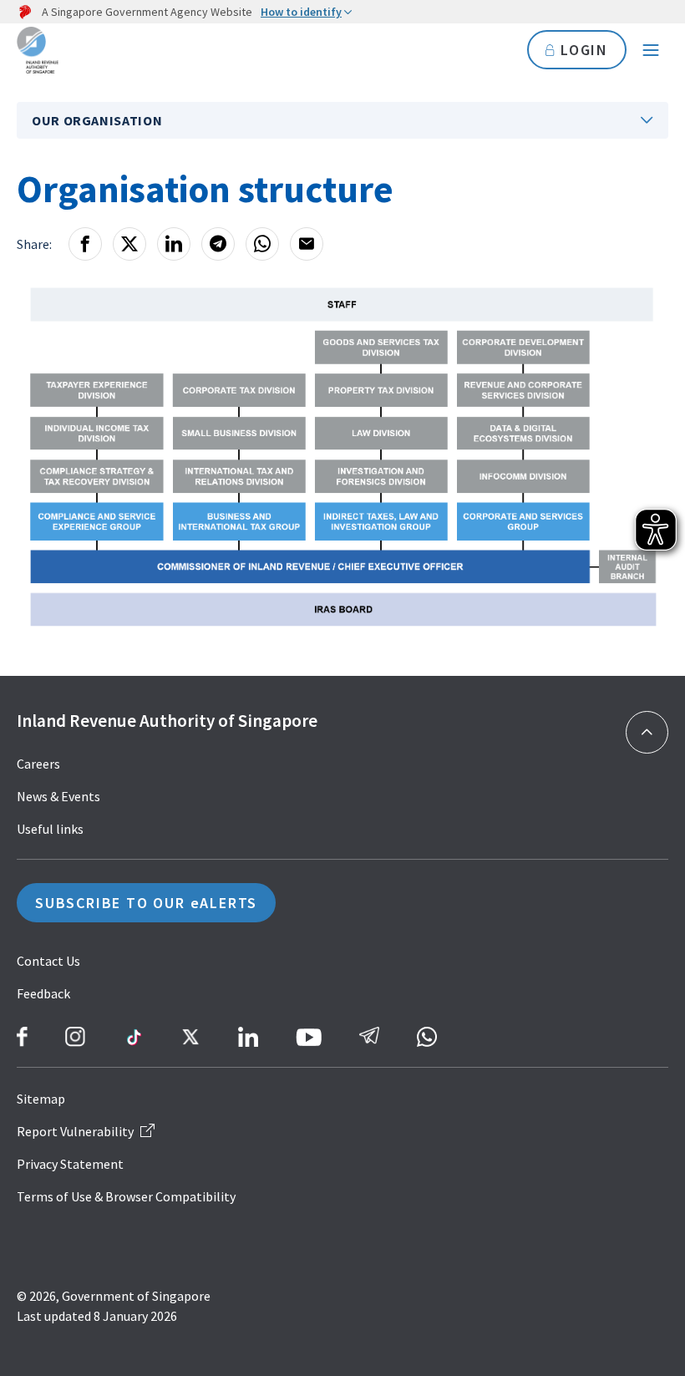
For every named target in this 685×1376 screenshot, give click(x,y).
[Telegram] (218, 244)
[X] (129, 244)
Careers (38, 763)
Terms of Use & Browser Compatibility (126, 1196)
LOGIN (584, 49)
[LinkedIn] (173, 244)
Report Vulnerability (75, 1131)
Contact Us (48, 960)
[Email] (306, 244)
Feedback (43, 993)
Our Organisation (97, 120)
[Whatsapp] (262, 244)
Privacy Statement (70, 1163)
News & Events (58, 796)
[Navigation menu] (650, 50)
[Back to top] (647, 732)
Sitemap (41, 1098)
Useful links (50, 828)
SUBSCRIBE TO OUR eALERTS (146, 902)
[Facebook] (85, 244)
